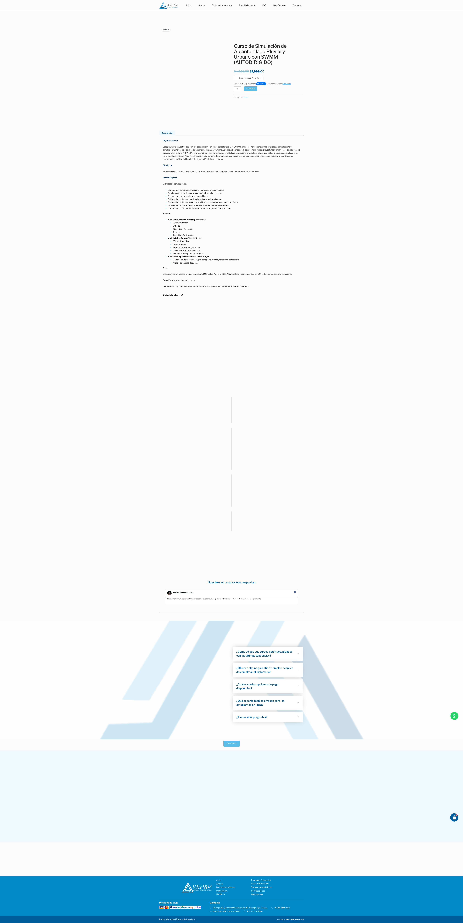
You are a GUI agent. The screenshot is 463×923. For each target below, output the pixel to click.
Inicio (188, 5)
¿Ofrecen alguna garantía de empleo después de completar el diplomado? (264, 670)
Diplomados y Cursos (222, 5)
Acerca (201, 5)
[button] (165, 596)
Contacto (297, 5)
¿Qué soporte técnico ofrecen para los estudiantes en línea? (260, 702)
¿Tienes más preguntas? (251, 717)
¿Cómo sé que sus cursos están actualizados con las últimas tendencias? (264, 653)
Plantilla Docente (247, 5)
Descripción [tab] (167, 133)
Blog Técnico (279, 5)
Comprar (250, 88)
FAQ (264, 5)
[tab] (268, 654)
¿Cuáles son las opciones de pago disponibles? (257, 686)
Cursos (245, 97)
